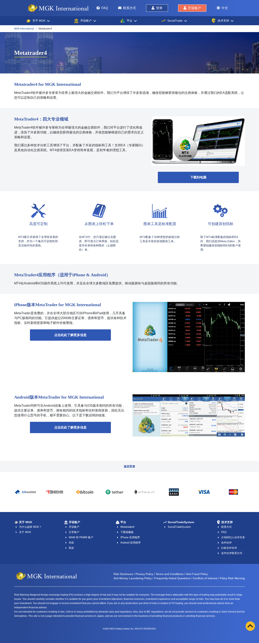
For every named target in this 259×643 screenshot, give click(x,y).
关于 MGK (25, 532)
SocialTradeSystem (179, 526)
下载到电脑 (198, 177)
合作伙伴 (226, 542)
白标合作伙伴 (229, 547)
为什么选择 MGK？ (30, 526)
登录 (159, 8)
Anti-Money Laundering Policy (133, 578)
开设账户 (194, 8)
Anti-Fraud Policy (197, 574)
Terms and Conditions (170, 574)
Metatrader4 (127, 526)
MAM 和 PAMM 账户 (81, 537)
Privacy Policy (144, 574)
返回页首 (129, 466)
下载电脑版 (127, 532)
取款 (71, 547)
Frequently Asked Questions (172, 578)
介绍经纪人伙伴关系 (233, 537)
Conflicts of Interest (205, 578)
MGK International (24, 28)
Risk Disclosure (123, 574)
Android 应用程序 (130, 542)
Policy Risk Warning (232, 578)
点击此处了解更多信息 (70, 335)
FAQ (104, 8)
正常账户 (74, 532)
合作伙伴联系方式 (231, 553)
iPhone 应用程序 (130, 537)
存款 (71, 542)
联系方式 (129, 8)
